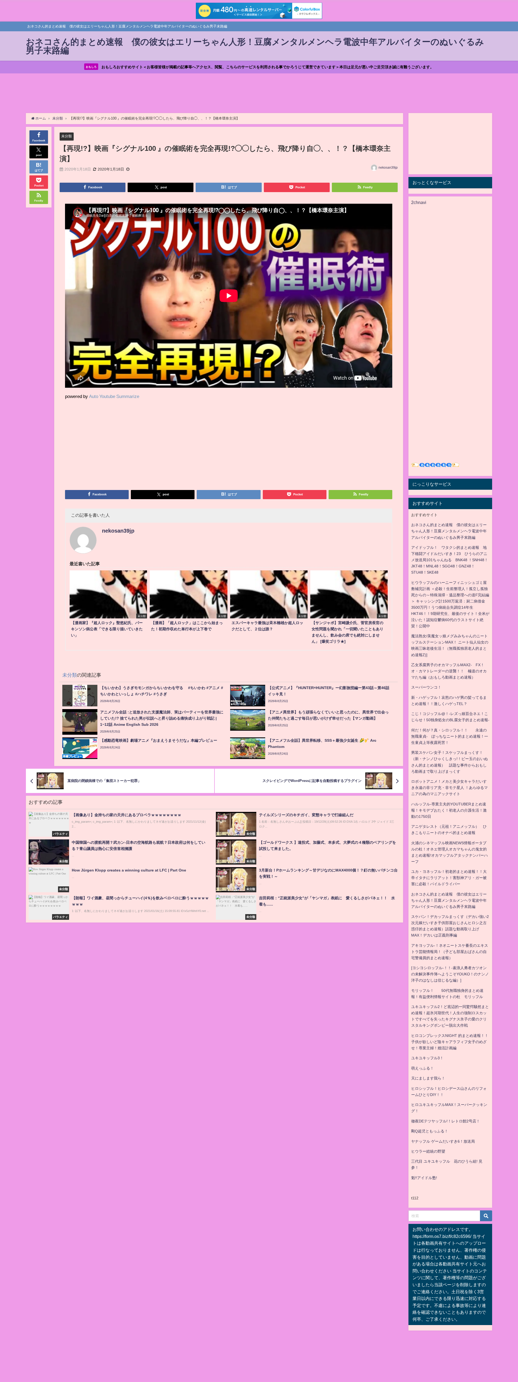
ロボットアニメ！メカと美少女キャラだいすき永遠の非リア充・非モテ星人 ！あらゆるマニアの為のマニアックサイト (449, 787)
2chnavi (418, 202)
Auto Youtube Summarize (114, 396)
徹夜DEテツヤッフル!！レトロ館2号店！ (445, 1121)
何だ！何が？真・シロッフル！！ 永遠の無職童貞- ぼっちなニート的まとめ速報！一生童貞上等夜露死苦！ (449, 736)
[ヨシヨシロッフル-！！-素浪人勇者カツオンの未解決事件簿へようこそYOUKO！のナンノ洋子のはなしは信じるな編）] (450, 974)
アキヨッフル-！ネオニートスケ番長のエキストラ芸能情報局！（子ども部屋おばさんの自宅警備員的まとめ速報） (449, 952)
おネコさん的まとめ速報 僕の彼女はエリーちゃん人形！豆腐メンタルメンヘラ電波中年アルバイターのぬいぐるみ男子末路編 (449, 531)
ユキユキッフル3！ (427, 1058)
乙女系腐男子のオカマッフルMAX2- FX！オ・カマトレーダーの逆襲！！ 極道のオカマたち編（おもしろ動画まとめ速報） (449, 671)
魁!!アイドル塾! (424, 1178)
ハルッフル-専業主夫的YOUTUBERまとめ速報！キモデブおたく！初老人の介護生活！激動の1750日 (449, 810)
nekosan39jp (388, 167)
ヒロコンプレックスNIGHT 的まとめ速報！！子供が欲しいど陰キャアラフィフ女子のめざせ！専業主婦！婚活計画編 (449, 1042)
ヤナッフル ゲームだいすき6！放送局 (443, 1141)
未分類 (66, 136)
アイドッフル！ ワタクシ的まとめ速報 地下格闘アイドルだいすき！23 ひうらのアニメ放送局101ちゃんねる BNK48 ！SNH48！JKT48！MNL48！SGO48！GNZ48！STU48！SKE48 (449, 560)
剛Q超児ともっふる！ (429, 1131)
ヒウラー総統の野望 (428, 1151)
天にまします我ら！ (428, 1078)
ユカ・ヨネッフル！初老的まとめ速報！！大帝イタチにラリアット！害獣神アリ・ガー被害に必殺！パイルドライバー (449, 878)
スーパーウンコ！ (426, 687)
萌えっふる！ (422, 1068)
